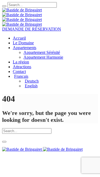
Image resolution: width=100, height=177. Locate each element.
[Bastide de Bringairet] (22, 12)
